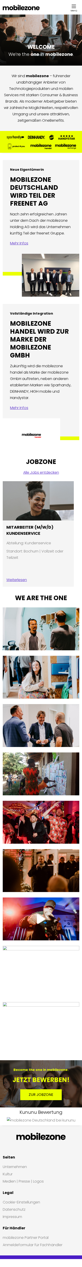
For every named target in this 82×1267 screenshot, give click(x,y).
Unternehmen (15, 1166)
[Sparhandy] (15, 137)
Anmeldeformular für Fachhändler (32, 1244)
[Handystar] (66, 137)
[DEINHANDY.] (36, 137)
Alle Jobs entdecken (41, 472)
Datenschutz (14, 1209)
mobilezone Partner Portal (26, 1237)
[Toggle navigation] (73, 6)
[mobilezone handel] (41, 146)
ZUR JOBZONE (41, 1094)
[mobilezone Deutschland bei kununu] (41, 1120)
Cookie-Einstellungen (21, 1202)
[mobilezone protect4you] (16, 146)
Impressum (12, 1216)
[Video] (41, 918)
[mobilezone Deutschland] (21, 7)
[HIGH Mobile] (51, 137)
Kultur (8, 1174)
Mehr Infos (19, 243)
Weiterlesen (16, 579)
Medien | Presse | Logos (23, 1181)
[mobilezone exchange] (65, 146)
